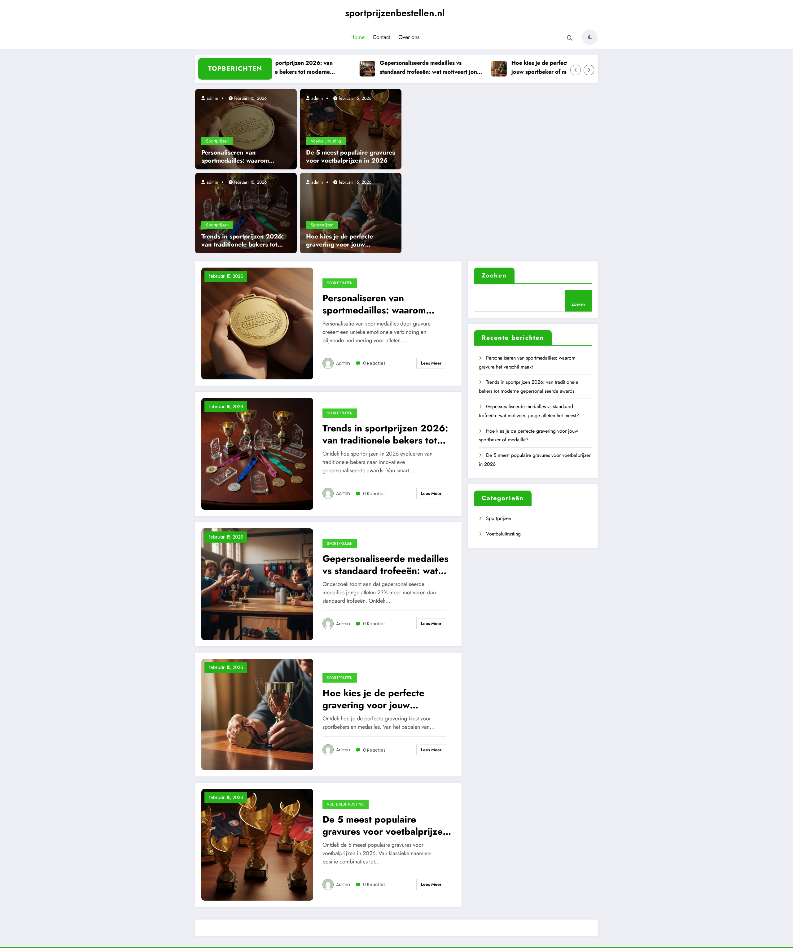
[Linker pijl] (576, 70)
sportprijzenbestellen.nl (395, 13)
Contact (381, 37)
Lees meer (431, 363)
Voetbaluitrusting (326, 141)
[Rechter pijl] (589, 70)
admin (211, 98)
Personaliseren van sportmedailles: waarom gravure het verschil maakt (239, 157)
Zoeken (494, 275)
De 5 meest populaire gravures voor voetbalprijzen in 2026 (350, 157)
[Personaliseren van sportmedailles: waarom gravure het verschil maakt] (246, 129)
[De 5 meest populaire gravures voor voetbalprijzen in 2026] (350, 129)
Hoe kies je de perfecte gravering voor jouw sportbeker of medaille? (542, 67)
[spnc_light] (590, 37)
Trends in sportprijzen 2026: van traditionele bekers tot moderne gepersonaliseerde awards (271, 67)
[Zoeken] (569, 38)
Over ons (408, 37)
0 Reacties (374, 363)
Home (357, 37)
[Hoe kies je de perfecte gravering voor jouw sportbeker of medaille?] (350, 212)
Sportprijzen (217, 141)
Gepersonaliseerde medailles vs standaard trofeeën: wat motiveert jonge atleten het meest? (413, 67)
